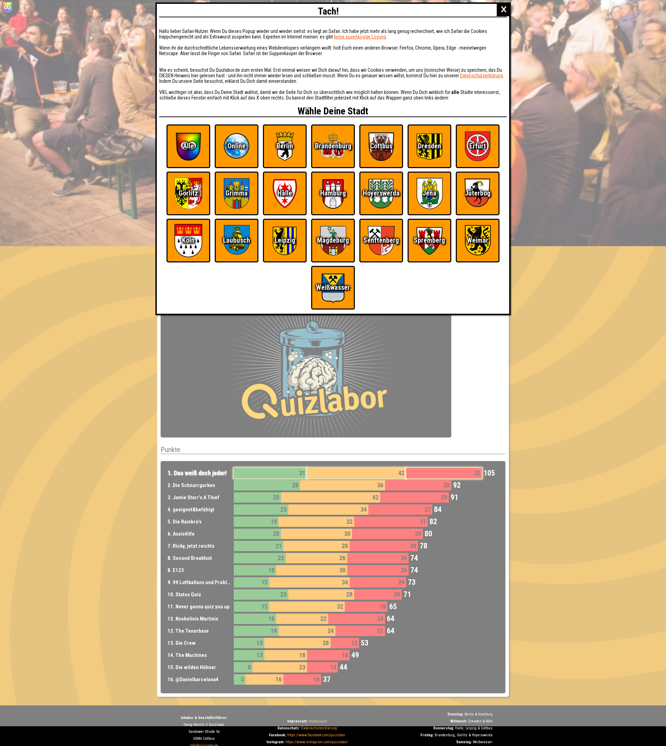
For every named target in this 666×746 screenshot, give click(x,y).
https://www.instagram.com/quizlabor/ (316, 742)
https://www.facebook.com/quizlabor (316, 735)
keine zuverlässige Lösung (360, 37)
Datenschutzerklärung (319, 728)
